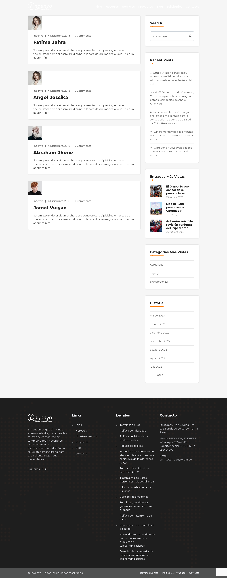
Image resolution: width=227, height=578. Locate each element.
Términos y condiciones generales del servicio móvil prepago (136, 506)
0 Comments (82, 35)
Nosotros (112, 6)
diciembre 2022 (159, 332)
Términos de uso (130, 424)
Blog (159, 6)
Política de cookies (131, 445)
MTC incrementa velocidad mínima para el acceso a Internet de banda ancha (171, 135)
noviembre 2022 (160, 341)
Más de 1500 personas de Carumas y (175, 207)
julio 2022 (156, 366)
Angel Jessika (50, 97)
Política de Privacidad (133, 430)
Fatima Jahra (49, 42)
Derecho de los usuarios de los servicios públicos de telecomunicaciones (136, 555)
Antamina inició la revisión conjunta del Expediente (179, 225)
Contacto (192, 6)
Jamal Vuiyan (50, 208)
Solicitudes (174, 6)
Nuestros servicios (87, 436)
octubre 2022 (158, 349)
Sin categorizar (159, 281)
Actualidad (156, 264)
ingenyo (38, 35)
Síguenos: (34, 469)
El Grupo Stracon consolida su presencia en (178, 190)
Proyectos (145, 6)
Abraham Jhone (53, 152)
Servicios (128, 6)
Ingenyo (155, 273)
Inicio (98, 6)
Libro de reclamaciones (134, 496)
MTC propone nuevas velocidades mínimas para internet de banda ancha (171, 151)
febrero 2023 (158, 324)
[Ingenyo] (40, 6)
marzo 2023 (157, 315)
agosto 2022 (157, 358)
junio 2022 (156, 375)
